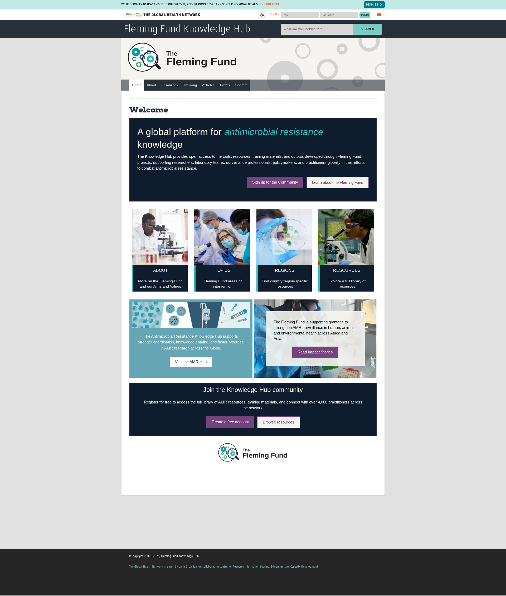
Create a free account (230, 422)
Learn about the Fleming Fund (337, 182)
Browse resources (278, 422)
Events (225, 85)
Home (137, 85)
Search (367, 29)
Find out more (269, 4)
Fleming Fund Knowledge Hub (187, 29)
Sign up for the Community (275, 182)
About (151, 85)
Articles (208, 85)
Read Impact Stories (315, 352)
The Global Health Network (163, 15)
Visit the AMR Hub (191, 361)
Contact (241, 85)
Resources (169, 85)
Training (190, 85)
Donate (274, 14)
